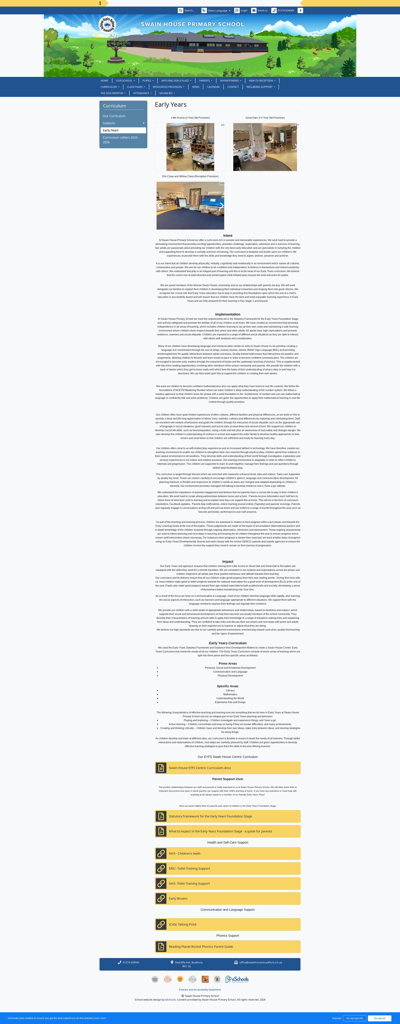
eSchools (170, 999)
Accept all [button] (379, 1018)
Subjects (109, 123)
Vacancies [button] (166, 93)
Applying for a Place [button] (175, 80)
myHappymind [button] (229, 80)
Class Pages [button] (135, 87)
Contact (233, 87)
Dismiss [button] (336, 1018)
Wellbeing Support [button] (260, 87)
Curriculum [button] (109, 87)
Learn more (99, 1018)
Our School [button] (124, 80)
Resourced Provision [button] (167, 87)
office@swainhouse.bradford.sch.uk (261, 962)
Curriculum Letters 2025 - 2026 (121, 139)
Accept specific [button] (354, 1018)
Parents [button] (204, 80)
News (195, 87)
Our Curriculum (114, 116)
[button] (159, 147)
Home (104, 80)
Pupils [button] (147, 80)
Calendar (213, 87)
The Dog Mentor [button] (112, 93)
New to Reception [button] (261, 80)
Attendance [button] (141, 93)
